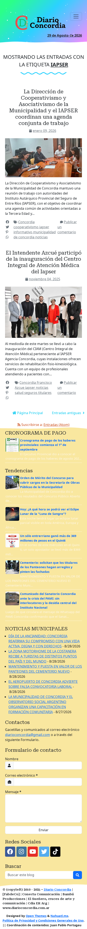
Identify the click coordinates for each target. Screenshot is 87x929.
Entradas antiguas (67, 413)
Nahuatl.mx (59, 916)
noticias (41, 237)
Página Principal (29, 413)
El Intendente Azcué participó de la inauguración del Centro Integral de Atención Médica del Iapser (44, 262)
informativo (23, 232)
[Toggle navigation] (76, 16)
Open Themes (36, 916)
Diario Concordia (57, 889)
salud (19, 392)
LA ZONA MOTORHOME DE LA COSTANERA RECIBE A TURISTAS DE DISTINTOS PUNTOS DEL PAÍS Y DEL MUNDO (42, 656)
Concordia (26, 222)
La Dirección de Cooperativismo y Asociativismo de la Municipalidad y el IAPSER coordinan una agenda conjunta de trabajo (43, 107)
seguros (31, 392)
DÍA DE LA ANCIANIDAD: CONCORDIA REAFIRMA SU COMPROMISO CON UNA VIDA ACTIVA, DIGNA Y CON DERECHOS (44, 641)
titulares (45, 392)
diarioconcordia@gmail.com (27, 734)
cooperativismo (26, 227)
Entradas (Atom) (56, 424)
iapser (44, 227)
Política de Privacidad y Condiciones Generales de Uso (43, 920)
